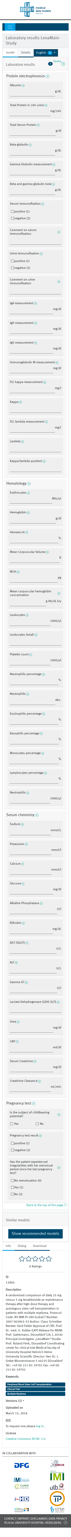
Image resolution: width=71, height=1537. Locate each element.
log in (40, 1426)
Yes (16, 1124)
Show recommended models (35, 1234)
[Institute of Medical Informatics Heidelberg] (17, 1479)
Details (25, 52)
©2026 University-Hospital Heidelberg (32, 1523)
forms (55, 64)
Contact (10, 1518)
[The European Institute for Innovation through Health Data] (17, 1499)
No (41, 1124)
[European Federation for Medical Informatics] (53, 1511)
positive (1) (22, 211)
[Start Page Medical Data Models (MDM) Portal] (35, 9)
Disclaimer (39, 1518)
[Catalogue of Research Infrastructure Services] (17, 1487)
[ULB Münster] (53, 1488)
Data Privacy (58, 1518)
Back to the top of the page (45, 1205)
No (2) (18, 1194)
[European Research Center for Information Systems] (53, 1466)
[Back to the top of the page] (65, 1522)
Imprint (23, 1518)
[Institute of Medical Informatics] (53, 1479)
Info (8, 1246)
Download (40, 1246)
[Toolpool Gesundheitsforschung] (53, 1503)
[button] (46, 53)
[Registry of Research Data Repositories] (17, 1509)
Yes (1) (18, 1187)
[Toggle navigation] (10, 27)
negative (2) (22, 218)
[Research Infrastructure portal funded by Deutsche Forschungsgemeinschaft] (17, 1466)
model (10, 52)
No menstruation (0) (27, 1180)
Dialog (22, 1246)
